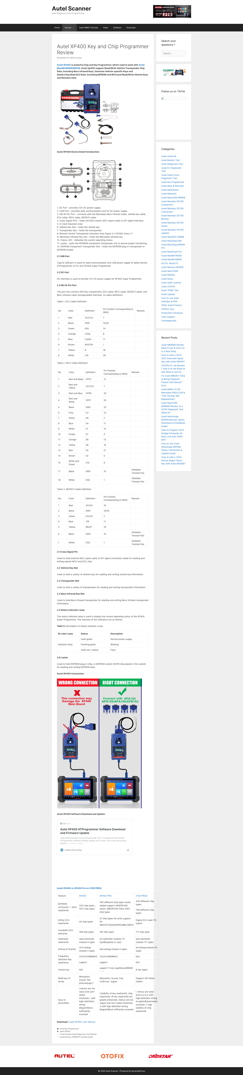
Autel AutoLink (168, 156)
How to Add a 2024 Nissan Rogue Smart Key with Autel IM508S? (173, 460)
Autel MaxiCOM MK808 (173, 197)
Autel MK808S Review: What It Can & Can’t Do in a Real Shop (173, 348)
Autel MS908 (168, 275)
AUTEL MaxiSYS (169, 263)
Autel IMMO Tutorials (88, 27)
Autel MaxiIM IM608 (171, 259)
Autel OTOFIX (168, 286)
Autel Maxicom (168, 193)
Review (68, 27)
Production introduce (172, 313)
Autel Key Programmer (69, 1029)
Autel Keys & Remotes (172, 186)
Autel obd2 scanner (171, 282)
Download (130, 27)
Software (117, 27)
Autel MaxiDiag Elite (171, 241)
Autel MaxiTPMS (169, 271)
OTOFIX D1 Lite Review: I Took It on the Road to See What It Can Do (173, 368)
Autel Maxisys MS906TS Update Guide (76, 1037)
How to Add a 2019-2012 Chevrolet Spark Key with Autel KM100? (173, 358)
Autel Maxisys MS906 (172, 267)
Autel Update (168, 294)
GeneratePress (138, 1071)
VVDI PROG (142, 896)
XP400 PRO (106, 896)
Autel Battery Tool (170, 160)
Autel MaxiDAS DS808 (172, 237)
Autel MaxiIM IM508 (171, 255)
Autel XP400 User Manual (82, 1022)
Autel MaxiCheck (169, 190)
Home (57, 27)
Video (105, 27)
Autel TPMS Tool (169, 290)
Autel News (167, 279)
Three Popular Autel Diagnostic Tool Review (78, 1034)
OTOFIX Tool (167, 309)
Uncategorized (168, 320)
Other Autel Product (171, 305)
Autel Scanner (71, 8)
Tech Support (168, 317)
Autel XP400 (64, 65)
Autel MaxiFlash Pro (171, 251)
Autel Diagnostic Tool (172, 164)
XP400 (82, 896)
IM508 (76, 68)
